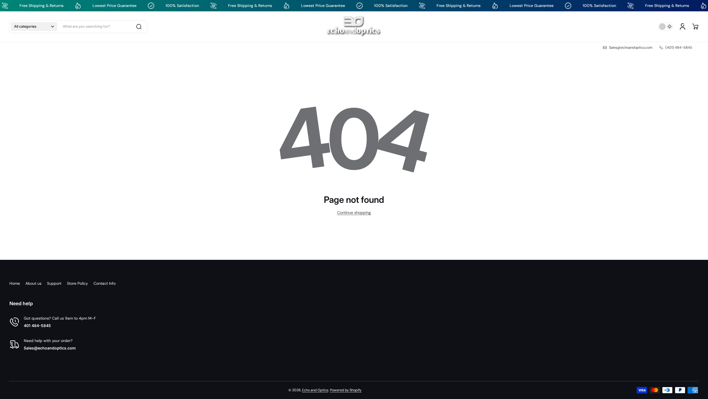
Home (14, 283)
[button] (34, 26)
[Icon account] (682, 26)
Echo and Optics (315, 390)
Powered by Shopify (345, 390)
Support (54, 283)
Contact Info (104, 283)
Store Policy (77, 283)
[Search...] (138, 26)
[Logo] (353, 26)
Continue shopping (354, 212)
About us (33, 283)
